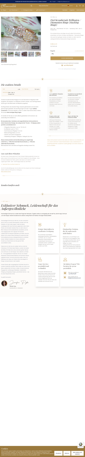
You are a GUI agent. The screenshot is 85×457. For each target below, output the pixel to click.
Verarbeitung (5, 92)
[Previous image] (2, 33)
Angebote (72, 10)
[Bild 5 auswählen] (31, 54)
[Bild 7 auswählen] (4, 60)
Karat (4, 89)
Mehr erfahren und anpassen (77, 453)
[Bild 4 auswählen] (24, 54)
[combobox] (67, 53)
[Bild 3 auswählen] (17, 54)
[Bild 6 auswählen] (38, 54)
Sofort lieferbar (80, 10)
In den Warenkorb (67, 58)
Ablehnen (67, 453)
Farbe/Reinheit (25, 89)
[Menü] (83, 442)
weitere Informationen (80, 50)
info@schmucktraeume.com (63, 1)
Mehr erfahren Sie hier (6, 171)
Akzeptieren (58, 453)
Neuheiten (64, 10)
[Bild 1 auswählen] (4, 54)
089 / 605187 (53, 1)
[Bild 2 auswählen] (11, 54)
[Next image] (39, 33)
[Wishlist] (80, 6)
